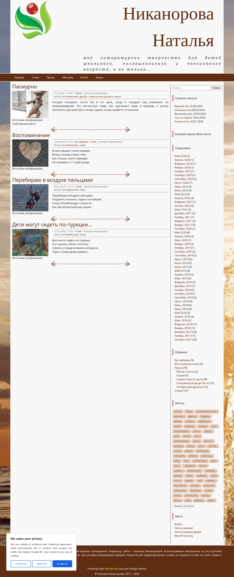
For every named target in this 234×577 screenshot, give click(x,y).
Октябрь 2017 (183, 339)
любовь (189, 421)
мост (176, 465)
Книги (99, 77)
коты (214, 426)
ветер (196, 441)
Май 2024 (180, 156)
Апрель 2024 (182, 160)
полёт (82, 189)
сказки (203, 465)
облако (177, 475)
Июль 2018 (181, 305)
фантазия (208, 485)
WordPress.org (183, 535)
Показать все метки (183, 506)
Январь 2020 (182, 244)
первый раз (204, 421)
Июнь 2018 (181, 309)
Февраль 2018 (183, 324)
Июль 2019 (181, 263)
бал (187, 500)
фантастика (191, 495)
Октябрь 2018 (183, 293)
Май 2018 (180, 313)
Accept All (62, 563)
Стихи (35, 77)
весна (196, 431)
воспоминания (181, 431)
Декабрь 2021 (182, 213)
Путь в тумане (183, 117)
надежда (201, 475)
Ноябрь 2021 (182, 217)
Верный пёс (181, 106)
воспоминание (70, 96)
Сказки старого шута (189, 379)
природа (205, 416)
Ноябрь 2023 (182, 171)
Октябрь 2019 (183, 251)
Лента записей (183, 528)
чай (199, 480)
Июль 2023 (181, 186)
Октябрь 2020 (183, 228)
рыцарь (189, 480)
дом (176, 436)
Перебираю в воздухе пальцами (52, 179)
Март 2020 (181, 240)
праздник (210, 470)
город (82, 145)
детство (208, 441)
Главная (19, 77)
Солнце (202, 426)
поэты (177, 480)
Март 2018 (181, 320)
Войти (178, 524)
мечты (177, 500)
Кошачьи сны (182, 110)
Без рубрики (81, 141)
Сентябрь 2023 (183, 179)
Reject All (42, 563)
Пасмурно (24, 86)
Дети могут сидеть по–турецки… (52, 224)
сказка (177, 411)
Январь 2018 (182, 328)
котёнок (212, 446)
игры (213, 460)
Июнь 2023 (181, 190)
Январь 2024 (182, 167)
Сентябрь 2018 (183, 297)
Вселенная (202, 451)
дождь (189, 451)
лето (197, 436)
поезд (82, 234)
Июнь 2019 (181, 267)
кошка (186, 436)
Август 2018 (181, 301)
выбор (190, 446)
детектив (178, 416)
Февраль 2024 (183, 163)
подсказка (189, 465)
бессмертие (180, 485)
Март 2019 (181, 278)
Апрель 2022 (182, 205)
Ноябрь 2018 (182, 290)
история (195, 485)
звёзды (192, 455)
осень (177, 426)
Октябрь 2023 (183, 175)
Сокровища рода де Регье (192, 383)
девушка (189, 426)
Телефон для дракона (189, 387)
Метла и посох (185, 371)
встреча (178, 446)
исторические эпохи (206, 411)
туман (177, 451)
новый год (206, 455)
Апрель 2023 (182, 198)
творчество (179, 490)
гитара (208, 490)
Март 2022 (181, 209)
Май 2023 (180, 194)
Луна (213, 475)
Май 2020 (180, 232)
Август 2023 (181, 183)
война (189, 475)
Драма (177, 421)
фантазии (195, 490)
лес (186, 460)
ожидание (179, 455)
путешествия (199, 460)
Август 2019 (181, 259)
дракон (208, 431)
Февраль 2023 (183, 202)
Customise (20, 563)
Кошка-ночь (182, 121)
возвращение (194, 470)
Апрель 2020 (182, 236)
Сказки (180, 375)
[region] (41, 552)
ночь (201, 446)
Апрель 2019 (182, 274)
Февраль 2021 (183, 221)
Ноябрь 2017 (182, 335)
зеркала (210, 480)
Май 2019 (180, 270)
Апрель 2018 (182, 316)
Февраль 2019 (183, 282)
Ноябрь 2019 (182, 248)
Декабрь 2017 (182, 332)
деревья (199, 500)
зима (176, 460)
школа (117, 96)
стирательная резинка (101, 96)
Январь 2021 (182, 225)
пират (211, 500)
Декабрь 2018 (182, 286)
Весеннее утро (183, 114)
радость (178, 470)
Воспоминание (31, 135)
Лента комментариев (187, 532)
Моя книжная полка (186, 364)
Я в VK (84, 77)
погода (205, 495)
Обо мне (67, 77)
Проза (50, 77)
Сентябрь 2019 (183, 255)
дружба (83, 96)
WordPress (111, 568)
